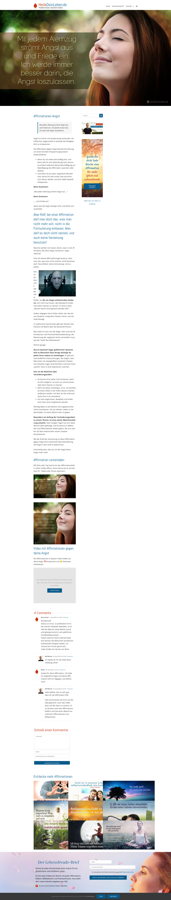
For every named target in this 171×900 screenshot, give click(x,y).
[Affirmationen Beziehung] (59, 795)
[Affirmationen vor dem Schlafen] (94, 834)
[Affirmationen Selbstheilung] (129, 834)
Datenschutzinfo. (128, 872)
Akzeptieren (54, 590)
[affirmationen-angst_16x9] (55, 475)
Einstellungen (90, 896)
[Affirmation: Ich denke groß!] (129, 795)
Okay (101, 896)
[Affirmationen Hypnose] (59, 815)
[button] (136, 6)
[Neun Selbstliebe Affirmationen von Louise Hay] (94, 815)
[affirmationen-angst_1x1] (55, 503)
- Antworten (65, 617)
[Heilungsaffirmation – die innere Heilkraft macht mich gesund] (59, 834)
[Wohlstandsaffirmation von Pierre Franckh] (94, 795)
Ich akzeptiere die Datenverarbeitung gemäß (113, 872)
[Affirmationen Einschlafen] (129, 815)
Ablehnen (113, 896)
